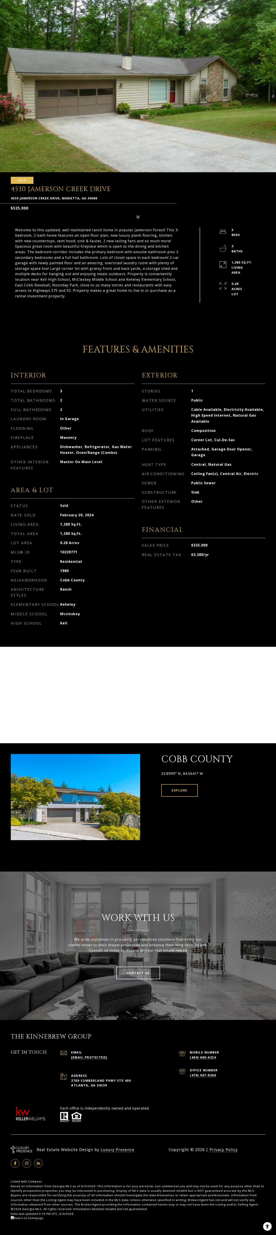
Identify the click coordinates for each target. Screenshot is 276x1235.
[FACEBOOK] (15, 1163)
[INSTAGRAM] (26, 1163)
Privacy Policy (224, 1149)
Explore (179, 790)
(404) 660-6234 (203, 1057)
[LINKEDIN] (38, 1163)
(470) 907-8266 (203, 1075)
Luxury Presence (117, 1149)
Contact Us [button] (138, 973)
